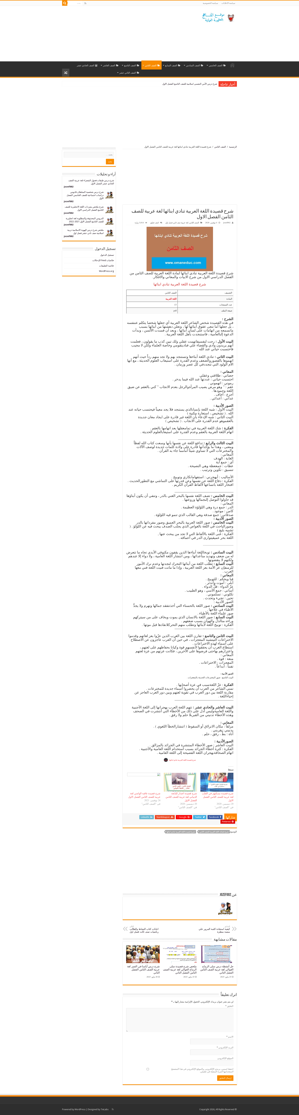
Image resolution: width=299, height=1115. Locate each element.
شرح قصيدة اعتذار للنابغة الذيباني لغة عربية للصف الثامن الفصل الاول (181, 797)
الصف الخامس (216, 65)
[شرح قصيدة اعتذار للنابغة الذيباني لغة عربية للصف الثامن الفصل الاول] (180, 782)
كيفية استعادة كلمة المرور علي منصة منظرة (214, 929)
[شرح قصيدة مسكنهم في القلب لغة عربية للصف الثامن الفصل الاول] (216, 782)
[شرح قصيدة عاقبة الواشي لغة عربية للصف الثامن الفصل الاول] (143, 782)
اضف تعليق (154, 222)
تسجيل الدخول (107, 255)
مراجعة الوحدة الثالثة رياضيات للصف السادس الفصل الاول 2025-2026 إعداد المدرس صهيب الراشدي (170, 84)
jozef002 (226, 222)
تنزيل (166, 760)
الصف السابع (171, 65)
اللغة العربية (171, 298)
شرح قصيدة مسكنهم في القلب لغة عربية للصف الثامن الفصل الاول (217, 797)
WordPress (80, 1109)
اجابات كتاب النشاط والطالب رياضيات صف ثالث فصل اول (144, 929)
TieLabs (104, 1109)
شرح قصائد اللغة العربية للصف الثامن (214, 832)
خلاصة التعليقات (106, 265)
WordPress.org (106, 271)
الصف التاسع (130, 65)
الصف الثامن (151, 65)
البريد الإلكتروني (225, 1047)
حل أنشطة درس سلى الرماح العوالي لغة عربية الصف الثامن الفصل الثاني (216, 969)
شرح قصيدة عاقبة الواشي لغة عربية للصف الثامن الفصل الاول (144, 795)
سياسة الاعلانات (228, 3)
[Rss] (85, 3)
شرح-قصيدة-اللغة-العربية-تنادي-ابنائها (182, 760)
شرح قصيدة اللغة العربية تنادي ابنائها (181, 832)
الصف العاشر (109, 65)
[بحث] (64, 3)
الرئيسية (232, 65)
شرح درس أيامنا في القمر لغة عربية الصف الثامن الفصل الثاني (143, 969)
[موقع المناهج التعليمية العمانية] (217, 17)
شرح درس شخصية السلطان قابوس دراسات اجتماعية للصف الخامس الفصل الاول (85, 195)
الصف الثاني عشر (127, 72)
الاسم (229, 1036)
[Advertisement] (128, 33)
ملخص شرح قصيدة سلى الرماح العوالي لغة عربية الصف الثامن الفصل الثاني (180, 969)
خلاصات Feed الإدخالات (103, 260)
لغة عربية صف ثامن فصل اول (176, 222)
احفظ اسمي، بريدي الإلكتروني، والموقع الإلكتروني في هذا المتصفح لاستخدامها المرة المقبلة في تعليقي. (202, 1070)
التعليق (229, 1006)
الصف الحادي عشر (85, 65)
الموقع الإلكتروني (225, 1058)
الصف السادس (193, 65)
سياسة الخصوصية (210, 3)
